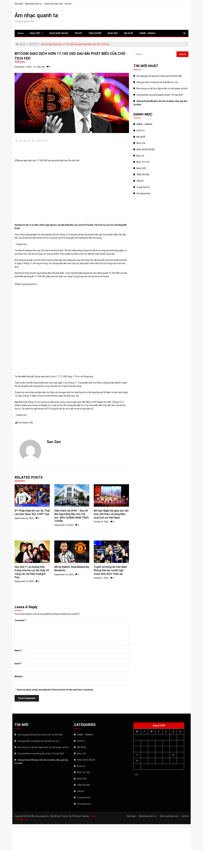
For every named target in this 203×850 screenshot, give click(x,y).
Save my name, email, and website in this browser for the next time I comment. (55, 689)
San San (41, 67)
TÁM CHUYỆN (95, 33)
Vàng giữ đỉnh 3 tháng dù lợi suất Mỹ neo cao (157, 82)
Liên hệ (68, 4)
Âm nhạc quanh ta (36, 15)
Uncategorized (143, 193)
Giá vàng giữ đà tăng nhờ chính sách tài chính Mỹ (158, 76)
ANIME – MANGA (147, 33)
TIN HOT (78, 33)
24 (137, 761)
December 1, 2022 (23, 67)
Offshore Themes (80, 816)
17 (137, 755)
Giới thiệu (19, 4)
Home (20, 33)
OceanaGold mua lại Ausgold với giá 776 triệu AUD (159, 95)
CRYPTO (140, 130)
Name (18, 650)
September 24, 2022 (63, 574)
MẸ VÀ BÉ (128, 33)
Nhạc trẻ (140, 156)
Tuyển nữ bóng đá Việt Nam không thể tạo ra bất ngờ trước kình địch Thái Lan (110, 570)
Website (18, 676)
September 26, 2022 (24, 518)
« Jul (135, 774)
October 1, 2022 (101, 578)
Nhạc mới (140, 143)
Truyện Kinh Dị (143, 187)
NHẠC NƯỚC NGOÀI (58, 33)
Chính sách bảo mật (53, 4)
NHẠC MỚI (113, 33)
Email (18, 663)
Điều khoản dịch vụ (33, 4)
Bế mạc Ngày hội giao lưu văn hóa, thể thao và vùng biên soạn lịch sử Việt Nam (111, 514)
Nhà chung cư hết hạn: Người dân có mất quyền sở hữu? (162, 88)
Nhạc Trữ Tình (143, 162)
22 (173, 755)
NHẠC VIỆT (35, 33)
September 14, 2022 (63, 525)
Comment (20, 620)
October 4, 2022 (101, 521)
